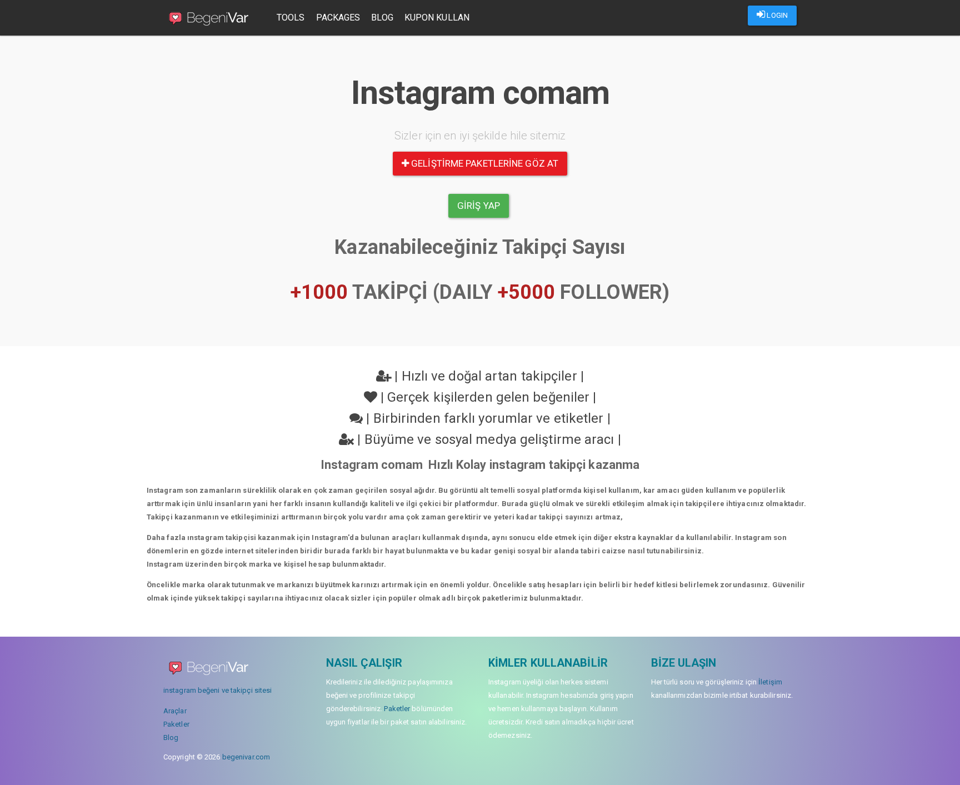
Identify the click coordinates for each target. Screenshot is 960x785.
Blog (382, 17)
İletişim (770, 682)
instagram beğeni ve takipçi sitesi (217, 690)
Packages (338, 17)
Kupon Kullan (436, 17)
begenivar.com (246, 757)
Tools (291, 17)
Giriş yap (478, 205)
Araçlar (175, 711)
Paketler (176, 724)
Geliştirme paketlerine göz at (483, 163)
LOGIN (776, 15)
